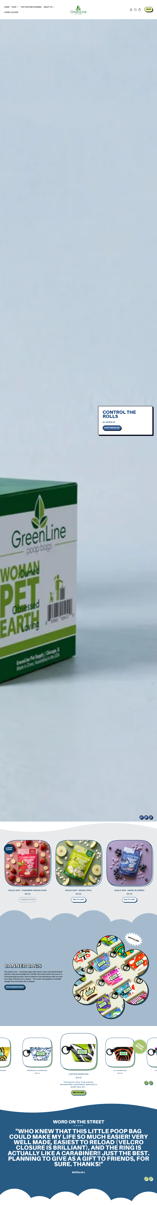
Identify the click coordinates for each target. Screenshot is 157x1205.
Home (7, 7)
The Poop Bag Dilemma (31, 7)
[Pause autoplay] (146, 817)
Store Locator (11, 12)
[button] (135, 9)
